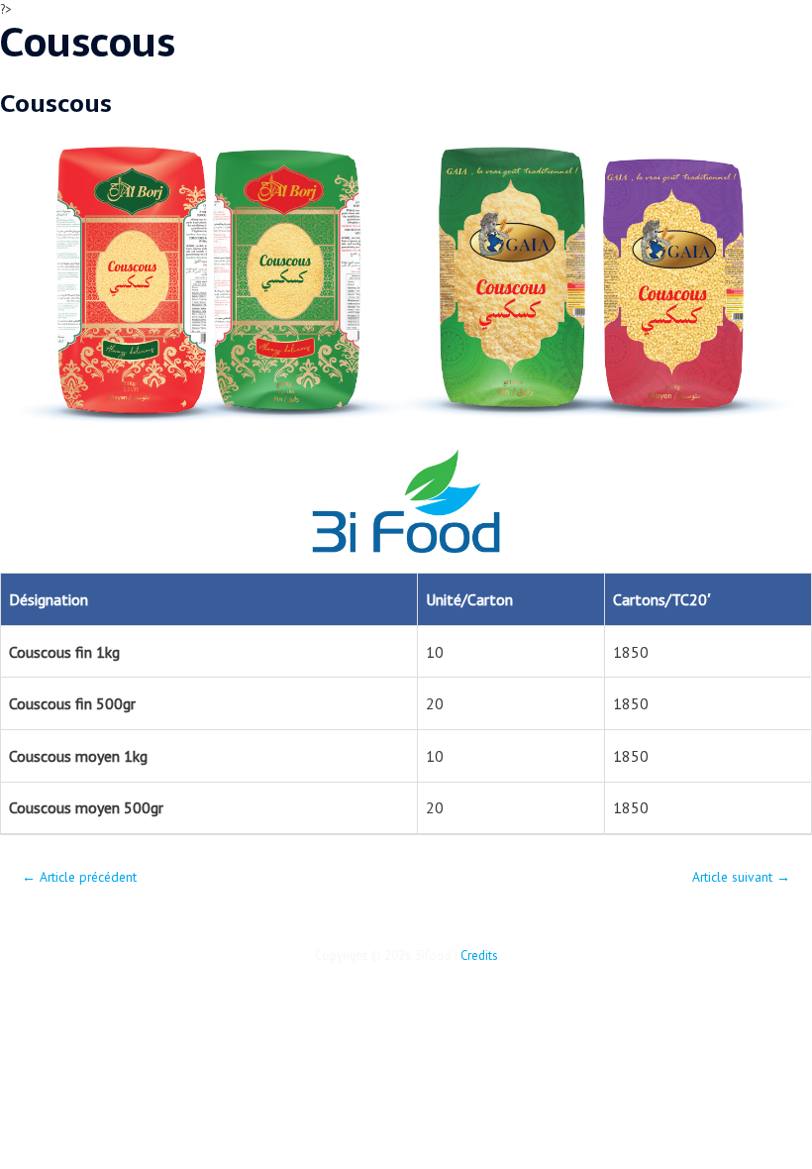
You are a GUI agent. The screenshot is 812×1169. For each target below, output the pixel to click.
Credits (479, 955)
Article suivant (741, 877)
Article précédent (79, 877)
